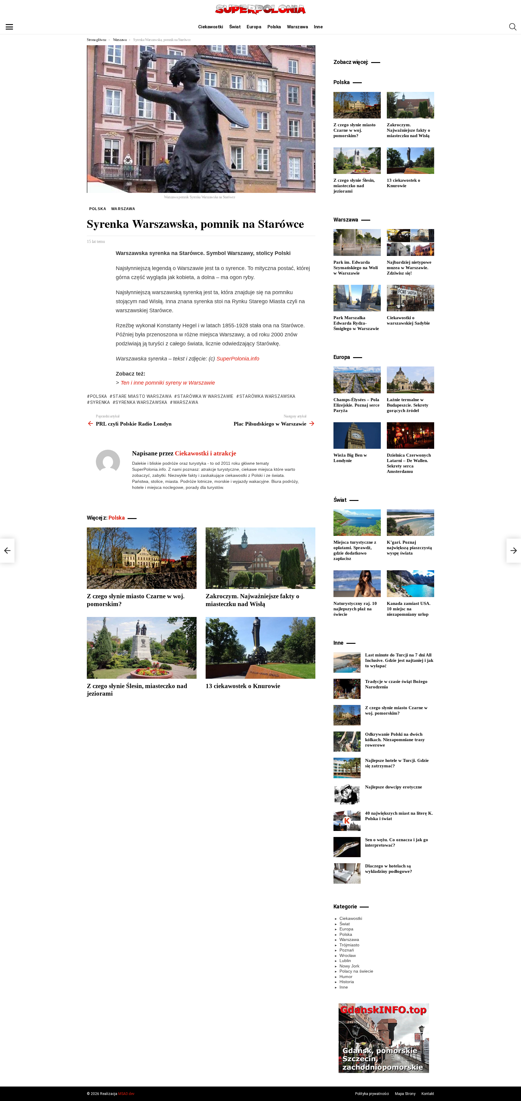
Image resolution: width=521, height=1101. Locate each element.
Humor (345, 976)
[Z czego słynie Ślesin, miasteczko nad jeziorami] (142, 648)
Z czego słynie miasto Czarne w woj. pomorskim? (354, 130)
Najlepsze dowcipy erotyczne (393, 787)
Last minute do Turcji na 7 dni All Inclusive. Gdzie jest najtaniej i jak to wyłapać (399, 660)
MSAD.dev (126, 1094)
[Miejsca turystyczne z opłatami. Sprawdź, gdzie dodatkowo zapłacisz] (357, 522)
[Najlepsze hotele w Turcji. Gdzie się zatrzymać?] (347, 768)
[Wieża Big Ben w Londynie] (357, 435)
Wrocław (347, 955)
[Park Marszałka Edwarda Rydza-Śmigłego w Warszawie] (357, 298)
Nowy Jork (349, 966)
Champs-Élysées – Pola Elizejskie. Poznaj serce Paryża (356, 405)
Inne (318, 27)
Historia (346, 981)
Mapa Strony (405, 1094)
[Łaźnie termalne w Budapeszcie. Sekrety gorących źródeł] (410, 379)
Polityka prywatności (372, 1094)
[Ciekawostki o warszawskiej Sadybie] (410, 298)
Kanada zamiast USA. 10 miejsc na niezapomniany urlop (409, 609)
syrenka (100, 402)
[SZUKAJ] (512, 27)
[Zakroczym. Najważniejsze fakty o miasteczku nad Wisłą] (260, 558)
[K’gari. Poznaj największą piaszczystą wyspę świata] (410, 522)
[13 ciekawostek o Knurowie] (260, 648)
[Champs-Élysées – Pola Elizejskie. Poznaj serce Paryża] (357, 379)
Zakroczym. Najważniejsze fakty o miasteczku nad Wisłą (252, 600)
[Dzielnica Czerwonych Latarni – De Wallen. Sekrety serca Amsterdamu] (410, 435)
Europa (254, 27)
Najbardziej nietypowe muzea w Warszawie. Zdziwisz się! (409, 267)
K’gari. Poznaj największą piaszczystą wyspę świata (409, 547)
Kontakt (428, 1094)
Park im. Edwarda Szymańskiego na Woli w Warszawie (355, 267)
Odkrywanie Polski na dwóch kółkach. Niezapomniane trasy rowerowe (395, 739)
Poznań (346, 950)
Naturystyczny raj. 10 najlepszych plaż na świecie (355, 609)
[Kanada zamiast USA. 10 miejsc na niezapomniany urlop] (410, 583)
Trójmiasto (349, 944)
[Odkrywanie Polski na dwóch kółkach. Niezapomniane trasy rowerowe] (347, 741)
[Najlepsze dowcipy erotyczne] (347, 794)
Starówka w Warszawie (205, 396)
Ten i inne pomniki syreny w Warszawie (168, 383)
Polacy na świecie (356, 971)
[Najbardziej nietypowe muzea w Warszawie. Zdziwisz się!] (410, 242)
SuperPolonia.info (237, 359)
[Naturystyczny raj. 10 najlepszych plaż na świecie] (357, 583)
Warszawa (297, 27)
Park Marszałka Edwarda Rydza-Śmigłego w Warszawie (356, 323)
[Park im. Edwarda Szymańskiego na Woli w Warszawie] (357, 242)
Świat (235, 27)
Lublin (345, 960)
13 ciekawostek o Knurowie (243, 686)
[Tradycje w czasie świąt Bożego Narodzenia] (347, 689)
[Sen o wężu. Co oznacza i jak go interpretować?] (347, 847)
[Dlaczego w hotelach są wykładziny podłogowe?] (347, 873)
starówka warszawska (267, 396)
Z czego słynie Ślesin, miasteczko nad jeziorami (354, 185)
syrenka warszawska (141, 402)
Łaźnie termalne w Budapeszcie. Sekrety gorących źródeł (407, 405)
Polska (274, 27)
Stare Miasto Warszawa (142, 396)
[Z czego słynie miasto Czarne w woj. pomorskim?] (142, 558)
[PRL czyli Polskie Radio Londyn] (7, 551)
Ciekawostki (210, 27)
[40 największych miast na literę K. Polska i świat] (347, 820)
